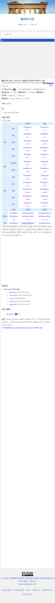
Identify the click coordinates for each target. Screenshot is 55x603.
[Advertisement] (27, 60)
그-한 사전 (33, 25)
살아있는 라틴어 (27, 594)
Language (49, 83)
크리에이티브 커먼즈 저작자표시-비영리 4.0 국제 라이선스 (31, 578)
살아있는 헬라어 (6, 590)
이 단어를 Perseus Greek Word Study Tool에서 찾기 (22, 328)
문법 (28, 590)
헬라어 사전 (27, 19)
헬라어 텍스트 (47, 590)
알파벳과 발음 (19, 590)
